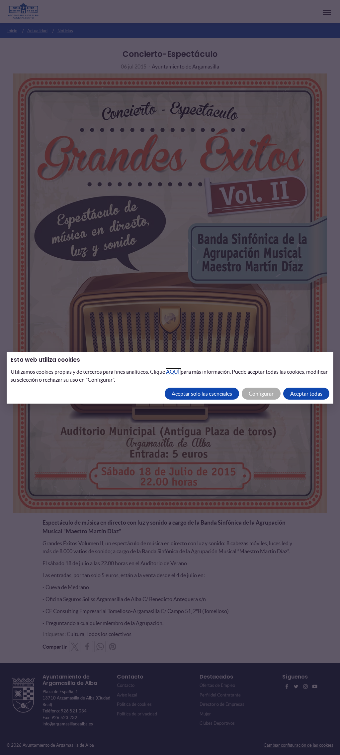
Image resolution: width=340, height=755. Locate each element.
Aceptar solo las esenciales (202, 394)
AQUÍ (173, 372)
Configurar (261, 394)
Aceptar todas (306, 394)
